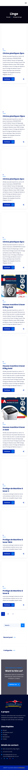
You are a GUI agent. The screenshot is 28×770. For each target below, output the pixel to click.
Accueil (8, 17)
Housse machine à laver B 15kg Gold (14, 305)
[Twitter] (23, 71)
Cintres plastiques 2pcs (13, 179)
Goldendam (21, 767)
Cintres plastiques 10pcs (14, 116)
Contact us (13, 684)
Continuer (7, 79)
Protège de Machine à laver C (13, 489)
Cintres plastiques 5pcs (13, 242)
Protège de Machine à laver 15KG (13, 540)
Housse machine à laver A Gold (14, 428)
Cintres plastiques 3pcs (13, 53)
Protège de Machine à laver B (13, 592)
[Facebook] (23, 68)
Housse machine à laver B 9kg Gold (14, 367)
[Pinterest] (23, 74)
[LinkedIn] (23, 77)
